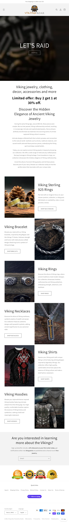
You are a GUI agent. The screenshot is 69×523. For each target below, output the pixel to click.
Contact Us (43, 490)
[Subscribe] (49, 458)
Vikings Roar (11, 518)
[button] (4, 10)
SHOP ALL (34, 53)
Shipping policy (55, 518)
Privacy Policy (25, 490)
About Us (50, 490)
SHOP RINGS (45, 293)
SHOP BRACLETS (12, 251)
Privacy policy (37, 518)
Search (7, 490)
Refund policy (28, 518)
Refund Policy (34, 490)
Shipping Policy (14, 490)
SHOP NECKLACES (13, 335)
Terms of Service (59, 490)
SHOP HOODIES (12, 421)
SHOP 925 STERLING (47, 209)
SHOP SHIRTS (45, 379)
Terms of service (45, 518)
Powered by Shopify (19, 518)
